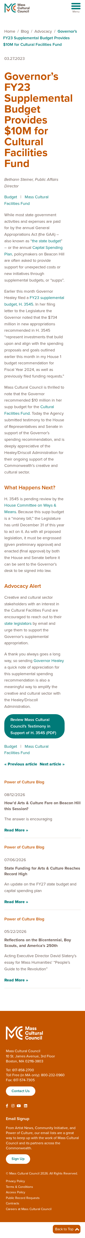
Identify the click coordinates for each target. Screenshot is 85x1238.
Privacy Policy (15, 1181)
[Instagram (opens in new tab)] (13, 1106)
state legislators (18, 623)
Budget (10, 196)
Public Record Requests (23, 1198)
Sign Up (18, 1159)
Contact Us (21, 1091)
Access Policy (15, 1192)
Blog (25, 31)
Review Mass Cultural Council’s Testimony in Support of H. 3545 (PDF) (33, 726)
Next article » (52, 764)
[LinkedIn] (25, 1106)
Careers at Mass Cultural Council (28, 1209)
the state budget (46, 240)
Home (9, 31)
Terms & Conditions (19, 1187)
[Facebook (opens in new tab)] (7, 1106)
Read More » (16, 830)
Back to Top (64, 1229)
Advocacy (43, 31)
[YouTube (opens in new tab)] (19, 1106)
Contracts (12, 1203)
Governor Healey (49, 660)
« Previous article (20, 764)
